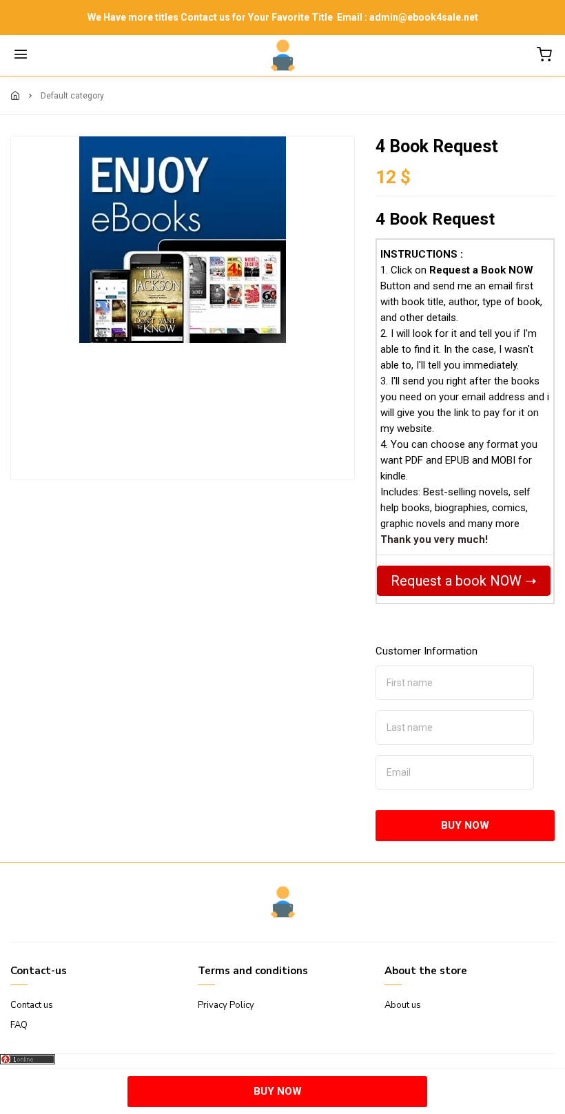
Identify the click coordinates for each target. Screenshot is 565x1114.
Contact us (31, 1005)
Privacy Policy (226, 1005)
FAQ (19, 1025)
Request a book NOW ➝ (464, 581)
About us (402, 1005)
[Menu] (20, 55)
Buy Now (465, 825)
